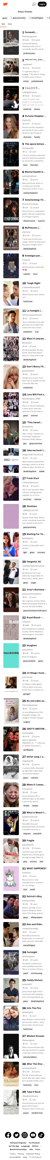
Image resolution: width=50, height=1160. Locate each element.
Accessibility (15, 1157)
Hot (3, 24)
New (10, 24)
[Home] (16, 4)
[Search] (34, 4)
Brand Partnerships (18, 1149)
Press (37, 1149)
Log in (42, 4)
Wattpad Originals (18, 1143)
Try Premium (34, 1143)
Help (25, 1157)
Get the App (14, 1146)
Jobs (31, 1149)
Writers (35, 1146)
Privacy (21, 1154)
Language (25, 1146)
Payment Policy (33, 1154)
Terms (13, 1154)
